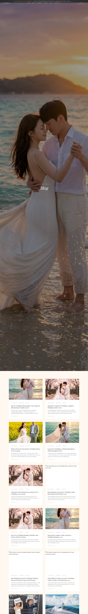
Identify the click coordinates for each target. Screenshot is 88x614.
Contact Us (57, 2)
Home (28, 2)
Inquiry (81, 2)
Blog (51, 2)
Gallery (46, 2)
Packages (39, 2)
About (33, 2)
